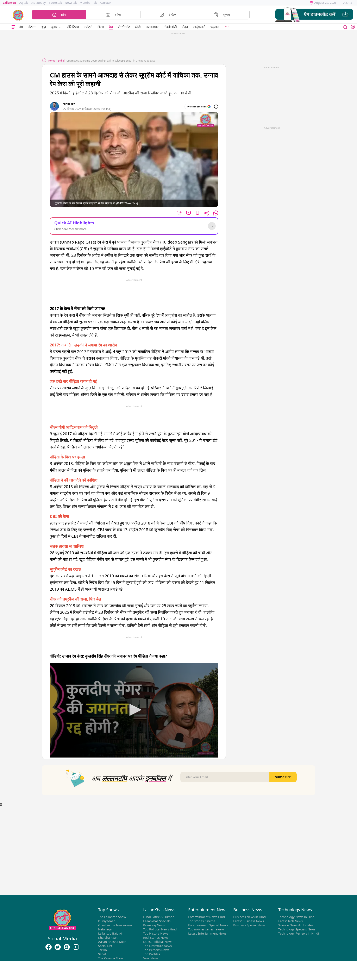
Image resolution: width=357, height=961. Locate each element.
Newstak (71, 3)
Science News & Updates (295, 925)
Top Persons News (156, 950)
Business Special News (249, 925)
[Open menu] (13, 27)
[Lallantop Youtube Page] (76, 947)
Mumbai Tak (88, 3)
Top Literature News (157, 946)
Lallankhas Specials (156, 921)
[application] (134, 710)
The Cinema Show (111, 958)
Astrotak (105, 3)
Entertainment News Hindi (207, 917)
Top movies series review (206, 929)
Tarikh (102, 950)
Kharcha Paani (108, 937)
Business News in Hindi (250, 917)
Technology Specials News (296, 929)
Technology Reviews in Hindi (298, 933)
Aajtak (23, 3)
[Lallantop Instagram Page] (67, 947)
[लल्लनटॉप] (18, 15)
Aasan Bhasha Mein (112, 942)
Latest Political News (157, 942)
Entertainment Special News (208, 925)
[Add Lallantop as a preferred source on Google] (198, 106)
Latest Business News (248, 921)
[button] (314, 14)
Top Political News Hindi (160, 929)
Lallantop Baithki (110, 933)
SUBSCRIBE (283, 777)
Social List (105, 946)
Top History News (155, 933)
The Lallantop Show (112, 917)
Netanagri (105, 929)
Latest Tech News (290, 921)
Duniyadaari (106, 921)
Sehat (102, 954)
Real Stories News (155, 937)
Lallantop (9, 3)
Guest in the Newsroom (115, 925)
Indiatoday (38, 3)
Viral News (150, 958)
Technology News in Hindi (296, 917)
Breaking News (154, 925)
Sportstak (55, 3)
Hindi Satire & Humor (158, 917)
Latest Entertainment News (207, 933)
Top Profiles (151, 954)
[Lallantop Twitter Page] (58, 947)
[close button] (345, 26)
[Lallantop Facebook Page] (48, 947)
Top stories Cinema (201, 921)
